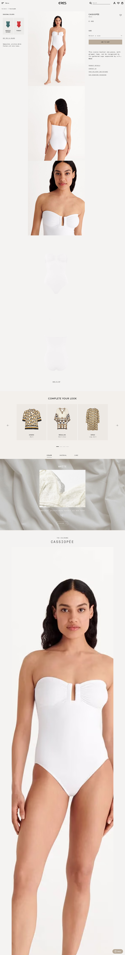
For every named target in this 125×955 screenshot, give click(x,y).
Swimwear (4, 8)
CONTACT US (92, 68)
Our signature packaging (97, 74)
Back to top (56, 381)
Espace (93, 435)
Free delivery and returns (98, 71)
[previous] (8, 425)
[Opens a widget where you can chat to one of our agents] (117, 951)
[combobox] (105, 35)
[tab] (49, 455)
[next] (117, 425)
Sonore (31, 435)
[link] (114, 3)
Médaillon (62, 435)
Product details (94, 65)
